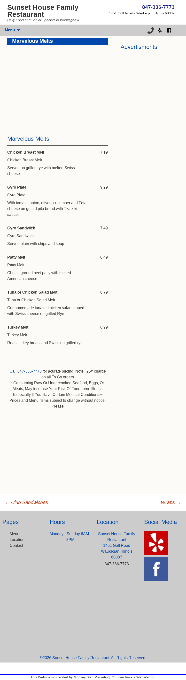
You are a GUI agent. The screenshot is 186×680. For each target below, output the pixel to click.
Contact (16, 545)
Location (17, 540)
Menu (14, 534)
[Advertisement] (57, 86)
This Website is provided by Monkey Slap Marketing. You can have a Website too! (93, 677)
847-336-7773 (158, 7)
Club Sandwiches (26, 502)
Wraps (171, 502)
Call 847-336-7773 (25, 371)
